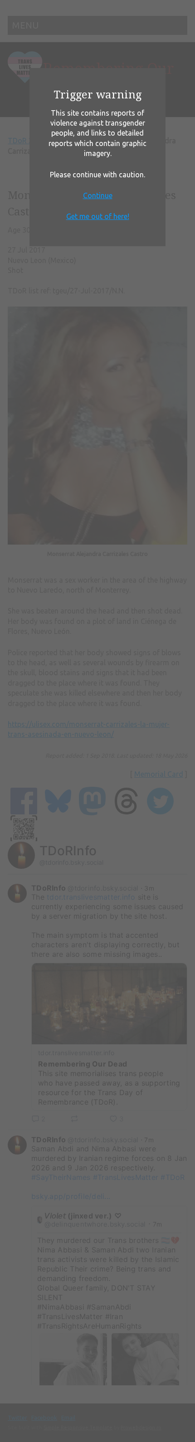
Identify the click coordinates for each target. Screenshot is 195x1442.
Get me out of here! (97, 216)
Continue (97, 195)
